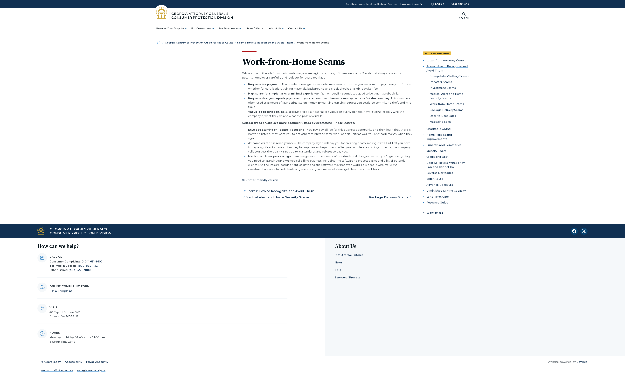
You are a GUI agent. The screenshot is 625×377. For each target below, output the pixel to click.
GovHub (582, 361)
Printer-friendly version (262, 180)
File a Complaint (60, 291)
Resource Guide (437, 202)
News (339, 262)
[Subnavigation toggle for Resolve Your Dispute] (187, 28)
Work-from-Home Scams (447, 104)
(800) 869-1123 (88, 265)
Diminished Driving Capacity (446, 190)
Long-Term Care (437, 196)
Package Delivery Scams (389, 197)
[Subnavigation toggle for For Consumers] (215, 28)
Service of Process (348, 277)
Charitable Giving (438, 128)
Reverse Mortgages (439, 172)
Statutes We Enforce (349, 255)
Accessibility (73, 361)
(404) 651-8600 (92, 261)
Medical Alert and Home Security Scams (277, 197)
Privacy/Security (97, 361)
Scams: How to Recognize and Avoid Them (265, 42)
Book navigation (437, 53)
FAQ (338, 270)
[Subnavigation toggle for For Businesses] (242, 28)
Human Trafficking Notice (57, 370)
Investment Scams (443, 87)
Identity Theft (436, 150)
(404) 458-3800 (80, 270)
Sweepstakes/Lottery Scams (449, 76)
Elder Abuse (434, 178)
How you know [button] (409, 4)
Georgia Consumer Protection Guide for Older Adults (199, 42)
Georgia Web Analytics (91, 370)
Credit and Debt (437, 156)
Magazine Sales (440, 121)
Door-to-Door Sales (443, 115)
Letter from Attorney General (446, 60)
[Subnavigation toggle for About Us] (284, 28)
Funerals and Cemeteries (443, 145)
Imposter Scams (441, 82)
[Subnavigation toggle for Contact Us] (306, 28)
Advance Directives (439, 184)
